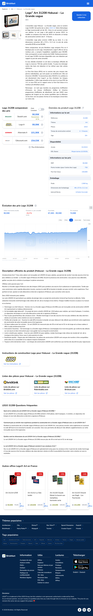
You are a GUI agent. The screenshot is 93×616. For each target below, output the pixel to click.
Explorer (40, 563)
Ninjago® (35, 528)
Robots (5, 543)
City (18, 525)
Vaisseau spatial (80, 540)
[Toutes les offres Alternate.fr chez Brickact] (8, 132)
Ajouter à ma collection (81, 16)
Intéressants (59, 575)
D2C (4, 540)
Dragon (71, 540)
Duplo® (78, 525)
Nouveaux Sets (43, 578)
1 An (71, 220)
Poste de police (14, 543)
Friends (78, 528)
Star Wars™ (50, 525)
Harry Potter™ (22, 528)
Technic (49, 528)
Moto (37, 543)
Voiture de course (27, 540)
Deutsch (82, 572)
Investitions (59, 563)
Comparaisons (60, 570)
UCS (35, 540)
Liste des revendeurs (45, 572)
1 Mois (60, 220)
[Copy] (83, 108)
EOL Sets (41, 580)
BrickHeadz (6, 528)
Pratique (58, 565)
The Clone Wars (59, 543)
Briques (58, 573)
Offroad (43, 543)
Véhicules (49, 540)
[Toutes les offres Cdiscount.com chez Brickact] (7, 140)
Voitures (64, 540)
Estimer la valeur (43, 583)
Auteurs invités (25, 563)
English (75, 572)
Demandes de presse (27, 570)
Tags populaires (10, 535)
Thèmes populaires (12, 521)
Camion (50, 543)
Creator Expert (66, 528)
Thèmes (40, 570)
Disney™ (35, 525)
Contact (22, 568)
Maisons (30, 543)
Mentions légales (25, 578)
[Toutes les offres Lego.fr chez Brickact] (9, 124)
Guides (57, 560)
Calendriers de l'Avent (14, 540)
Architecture (6, 525)
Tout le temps (86, 220)
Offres (40, 560)
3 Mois (66, 220)
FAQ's (22, 565)
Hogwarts (41, 540)
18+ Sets (41, 575)
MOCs (57, 578)
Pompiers (23, 543)
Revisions (58, 568)
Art (86, 122)
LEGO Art (52, 28)
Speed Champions (67, 525)
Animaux (57, 540)
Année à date (78, 220)
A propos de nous (26, 560)
